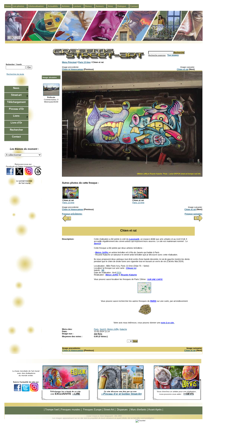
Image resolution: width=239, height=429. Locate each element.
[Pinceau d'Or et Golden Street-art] (121, 388)
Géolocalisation (37, 6)
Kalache (123, 329)
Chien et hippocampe (72, 69)
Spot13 (103, 329)
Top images (173, 55)
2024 (119, 272)
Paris (96, 329)
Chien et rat (182, 69)
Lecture (79, 6)
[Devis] (176, 388)
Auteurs (101, 6)
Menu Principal (69, 62)
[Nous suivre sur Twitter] (19, 174)
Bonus (90, 6)
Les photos (20, 6)
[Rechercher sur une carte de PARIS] (144, 314)
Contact (134, 6)
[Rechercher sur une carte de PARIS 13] (144, 292)
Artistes (67, 6)
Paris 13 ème (84, 62)
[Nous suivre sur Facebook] (10, 174)
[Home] (104, 40)
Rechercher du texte (15, 74)
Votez (112, 6)
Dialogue (123, 6)
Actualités (54, 6)
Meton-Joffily (113, 329)
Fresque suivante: (193, 214)
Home (8, 6)
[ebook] (65, 388)
